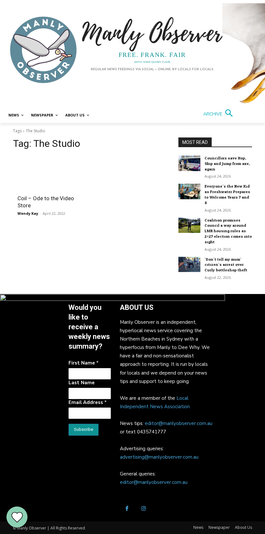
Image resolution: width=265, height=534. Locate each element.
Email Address (88, 402)
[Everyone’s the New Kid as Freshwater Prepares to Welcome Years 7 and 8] (189, 191)
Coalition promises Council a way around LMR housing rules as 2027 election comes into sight (228, 231)
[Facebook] (127, 509)
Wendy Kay (27, 213)
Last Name (82, 382)
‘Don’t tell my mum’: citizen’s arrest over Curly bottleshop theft (226, 265)
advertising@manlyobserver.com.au (159, 457)
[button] (219, 113)
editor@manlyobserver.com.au (178, 423)
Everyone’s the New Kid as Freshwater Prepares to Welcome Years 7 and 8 (227, 194)
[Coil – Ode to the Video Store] (52, 173)
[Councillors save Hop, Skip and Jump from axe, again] (189, 163)
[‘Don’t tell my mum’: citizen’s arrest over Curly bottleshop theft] (189, 264)
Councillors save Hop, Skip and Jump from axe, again (227, 164)
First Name (84, 363)
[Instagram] (144, 509)
